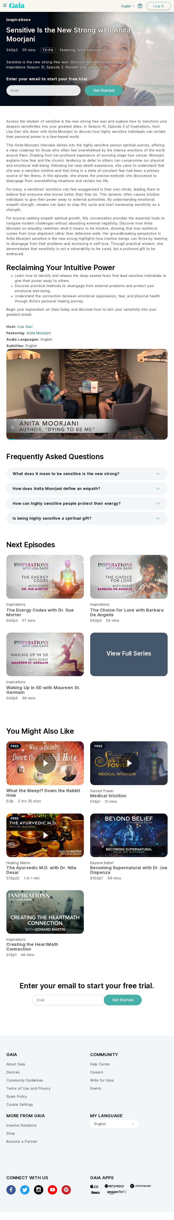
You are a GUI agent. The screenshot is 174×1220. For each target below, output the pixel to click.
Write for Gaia (102, 1080)
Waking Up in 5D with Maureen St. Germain (43, 690)
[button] (87, 474)
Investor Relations (21, 1125)
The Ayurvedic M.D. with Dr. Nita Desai (41, 870)
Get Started (103, 90)
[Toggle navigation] (5, 5)
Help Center (100, 1064)
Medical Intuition (108, 795)
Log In (158, 6)
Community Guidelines (24, 1080)
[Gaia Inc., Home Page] (17, 5)
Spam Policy (16, 1096)
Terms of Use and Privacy (28, 1088)
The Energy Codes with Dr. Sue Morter (40, 612)
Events (95, 1088)
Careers (96, 1072)
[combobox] (114, 1124)
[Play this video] (45, 763)
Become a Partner (21, 1141)
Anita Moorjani (89, 50)
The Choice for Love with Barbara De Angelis (127, 612)
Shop (10, 1133)
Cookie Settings (19, 1104)
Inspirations (18, 19)
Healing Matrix (18, 863)
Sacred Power (102, 791)
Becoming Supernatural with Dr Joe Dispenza (128, 870)
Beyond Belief (102, 863)
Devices (13, 1072)
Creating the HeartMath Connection (32, 947)
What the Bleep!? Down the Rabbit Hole (43, 793)
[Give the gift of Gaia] (140, 5)
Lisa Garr (25, 326)
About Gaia (15, 1064)
